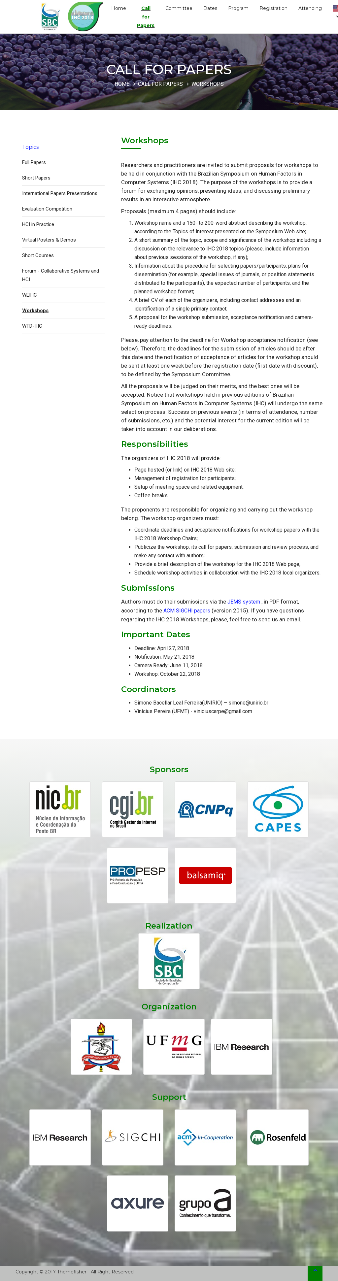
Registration (273, 8)
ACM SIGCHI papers (186, 611)
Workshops (35, 310)
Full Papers (34, 162)
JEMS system (243, 602)
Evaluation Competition (47, 209)
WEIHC (29, 295)
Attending (310, 8)
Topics (30, 147)
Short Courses (38, 255)
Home (118, 8)
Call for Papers (145, 16)
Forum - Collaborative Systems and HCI (60, 275)
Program (238, 8)
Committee (178, 8)
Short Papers (36, 178)
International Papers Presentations (59, 193)
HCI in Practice (38, 224)
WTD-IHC (32, 326)
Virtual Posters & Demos (49, 240)
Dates (210, 8)
